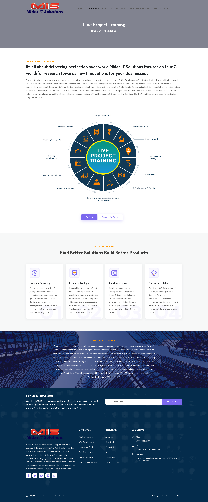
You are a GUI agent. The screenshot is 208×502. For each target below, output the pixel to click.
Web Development (86, 442)
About (80, 8)
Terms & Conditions (113, 462)
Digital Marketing (86, 457)
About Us (109, 437)
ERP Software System (88, 462)
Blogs (107, 452)
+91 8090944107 (143, 441)
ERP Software (93, 8)
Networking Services (87, 447)
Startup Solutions (86, 437)
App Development (86, 452)
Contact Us (110, 447)
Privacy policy (110, 457)
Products (106, 8)
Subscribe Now (172, 401)
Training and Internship (138, 8)
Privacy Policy (157, 496)
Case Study (109, 442)
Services (120, 8)
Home (93, 31)
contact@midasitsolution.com (148, 449)
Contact (167, 8)
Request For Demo (110, 217)
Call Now (89, 217)
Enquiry (157, 8)
